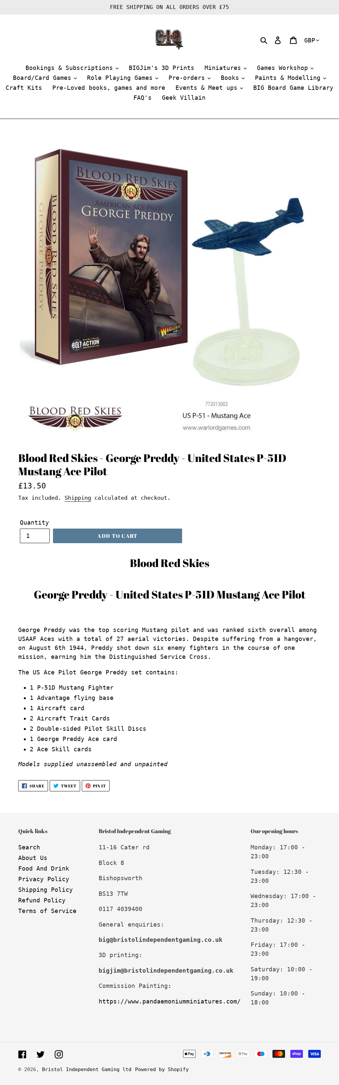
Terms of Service (47, 910)
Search (29, 847)
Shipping (78, 497)
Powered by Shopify (162, 1069)
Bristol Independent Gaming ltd (86, 1069)
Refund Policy (42, 900)
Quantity (34, 522)
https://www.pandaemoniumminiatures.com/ (170, 1001)
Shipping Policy (45, 889)
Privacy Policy (43, 879)
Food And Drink (43, 868)
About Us (32, 857)
